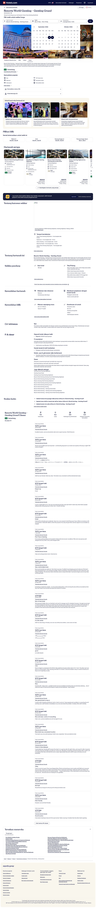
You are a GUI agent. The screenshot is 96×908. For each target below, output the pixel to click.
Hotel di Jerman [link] (6, 892)
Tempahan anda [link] (25, 873)
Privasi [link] (60, 875)
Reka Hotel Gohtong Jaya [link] (54, 851)
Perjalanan (79, 2)
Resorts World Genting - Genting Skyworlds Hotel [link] (60, 840)
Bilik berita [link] (42, 877)
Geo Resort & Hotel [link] (11, 853)
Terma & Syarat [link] (62, 873)
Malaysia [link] (9, 858)
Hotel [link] (5, 858)
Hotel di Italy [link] (6, 885)
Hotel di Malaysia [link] (7, 873)
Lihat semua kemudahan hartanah (42, 299)
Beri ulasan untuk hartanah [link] (27, 880)
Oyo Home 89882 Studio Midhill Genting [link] (16, 841)
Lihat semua (7, 85)
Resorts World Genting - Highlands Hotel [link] (16, 851)
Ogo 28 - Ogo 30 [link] (59, 140)
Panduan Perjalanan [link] (81, 878)
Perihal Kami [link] (80, 873)
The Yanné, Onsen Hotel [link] (12, 842)
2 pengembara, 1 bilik (68, 22)
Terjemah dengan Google (41, 429)
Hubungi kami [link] (24, 878)
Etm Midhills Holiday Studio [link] (13, 837)
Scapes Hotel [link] (9, 838)
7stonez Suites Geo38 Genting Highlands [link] (58, 849)
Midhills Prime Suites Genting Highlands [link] (16, 849)
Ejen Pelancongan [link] (44, 881)
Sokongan (71, 2)
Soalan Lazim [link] (24, 875)
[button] (37, 34)
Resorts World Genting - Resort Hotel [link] (57, 848)
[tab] (9, 833)
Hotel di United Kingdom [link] (8, 887)
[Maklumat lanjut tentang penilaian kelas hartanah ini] (11, 13)
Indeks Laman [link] (80, 880)
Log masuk (90, 2)
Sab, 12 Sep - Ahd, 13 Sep (41, 22)
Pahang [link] (13, 858)
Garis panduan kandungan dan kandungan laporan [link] (65, 881)
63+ (89, 56)
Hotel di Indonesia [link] (7, 880)
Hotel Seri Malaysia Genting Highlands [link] (58, 838)
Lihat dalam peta (39, 230)
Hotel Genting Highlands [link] (22, 858)
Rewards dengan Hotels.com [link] (83, 883)
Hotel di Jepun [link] (6, 895)
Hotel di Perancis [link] (6, 883)
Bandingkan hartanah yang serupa (48, 187)
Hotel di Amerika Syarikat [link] (8, 875)
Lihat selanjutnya (38, 251)
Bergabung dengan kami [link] (45, 874)
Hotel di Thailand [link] (6, 878)
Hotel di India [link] (6, 890)
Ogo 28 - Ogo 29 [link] (14, 140)
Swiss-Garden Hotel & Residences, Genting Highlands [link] (19, 852)
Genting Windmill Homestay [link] (55, 847)
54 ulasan (7, 420)
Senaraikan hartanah (61, 2)
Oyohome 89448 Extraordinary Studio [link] (57, 845)
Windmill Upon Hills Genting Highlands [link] (16, 845)
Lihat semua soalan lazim (40, 406)
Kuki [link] (60, 878)
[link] (88, 7)
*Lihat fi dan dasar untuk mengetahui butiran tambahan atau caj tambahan (51, 284)
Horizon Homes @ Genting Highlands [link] (57, 837)
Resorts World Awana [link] (53, 842)
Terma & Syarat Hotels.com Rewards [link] (67, 884)
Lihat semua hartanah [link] (11, 7)
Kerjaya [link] (79, 875)
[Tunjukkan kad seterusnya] (92, 167)
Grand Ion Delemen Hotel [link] (12, 848)
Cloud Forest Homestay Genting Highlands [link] (59, 852)
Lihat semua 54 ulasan (42, 823)
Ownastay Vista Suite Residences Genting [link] (16, 847)
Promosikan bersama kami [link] (46, 879)
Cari (90, 21)
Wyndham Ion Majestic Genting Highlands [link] (58, 844)
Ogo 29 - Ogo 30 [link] (36, 140)
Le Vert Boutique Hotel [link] (53, 841)
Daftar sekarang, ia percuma (85, 196)
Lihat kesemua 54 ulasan (10, 71)
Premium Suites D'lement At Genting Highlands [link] (18, 840)
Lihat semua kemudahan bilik (41, 316)
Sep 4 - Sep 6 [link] (82, 140)
